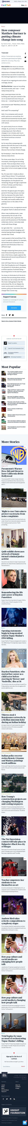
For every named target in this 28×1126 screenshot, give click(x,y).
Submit (23, 1066)
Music (3, 26)
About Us (18, 1085)
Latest (3, 1085)
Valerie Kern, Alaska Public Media (13, 43)
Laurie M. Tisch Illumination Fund (9, 1120)
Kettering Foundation (6, 1122)
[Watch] (14, 455)
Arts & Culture (6, 508)
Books (3, 1086)
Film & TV (4, 466)
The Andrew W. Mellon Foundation (9, 1118)
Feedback (18, 1086)
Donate (14, 308)
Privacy (17, 1088)
